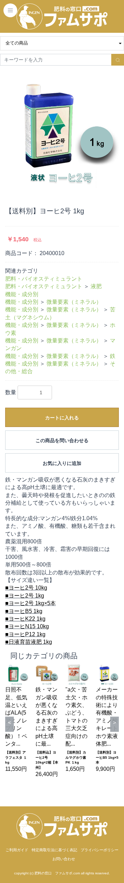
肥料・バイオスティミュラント (43, 279)
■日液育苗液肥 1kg (28, 642)
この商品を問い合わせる (62, 440)
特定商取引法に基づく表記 (54, 850)
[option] (62, 131)
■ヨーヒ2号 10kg (26, 588)
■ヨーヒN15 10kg (27, 626)
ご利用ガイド (17, 850)
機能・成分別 (21, 294)
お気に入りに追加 (62, 463)
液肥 (96, 286)
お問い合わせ (63, 859)
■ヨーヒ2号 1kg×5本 (30, 603)
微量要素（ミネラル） (74, 302)
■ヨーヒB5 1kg (23, 611)
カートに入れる (62, 417)
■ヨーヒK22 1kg (25, 619)
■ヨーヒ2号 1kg (24, 596)
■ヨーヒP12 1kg (25, 634)
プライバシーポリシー (99, 850)
